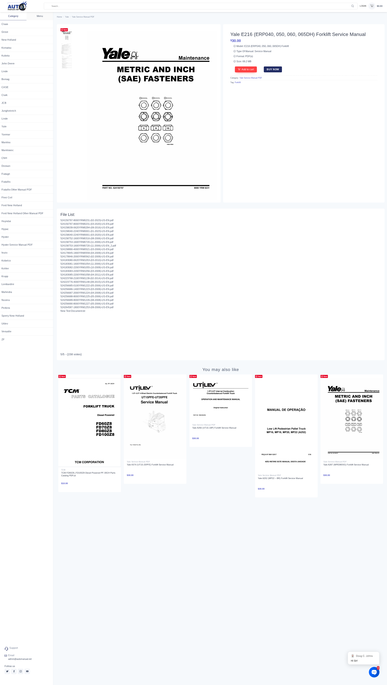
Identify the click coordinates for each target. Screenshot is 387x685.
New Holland (9, 40)
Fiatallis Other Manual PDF (17, 189)
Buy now (273, 69)
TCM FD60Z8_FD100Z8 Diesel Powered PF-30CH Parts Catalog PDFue (88, 474)
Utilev (5, 323)
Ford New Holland (12, 205)
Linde (5, 71)
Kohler (5, 268)
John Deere (8, 63)
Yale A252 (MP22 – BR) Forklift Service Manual (280, 478)
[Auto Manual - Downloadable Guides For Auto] (22, 6)
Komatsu (6, 48)
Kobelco (6, 260)
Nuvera (6, 300)
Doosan (6, 166)
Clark (5, 95)
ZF (3, 339)
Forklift (238, 82)
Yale (4, 126)
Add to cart (248, 69)
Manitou (6, 142)
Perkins (6, 308)
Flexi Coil (7, 197)
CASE (5, 87)
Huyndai (6, 221)
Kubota (6, 55)
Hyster (5, 237)
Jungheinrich (9, 111)
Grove (5, 32)
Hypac (5, 229)
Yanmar (6, 134)
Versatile (6, 331)
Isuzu (5, 252)
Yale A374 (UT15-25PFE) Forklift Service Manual (150, 464)
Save (65, 30)
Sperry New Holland (13, 315)
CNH (4, 158)
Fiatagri (6, 174)
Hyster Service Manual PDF (17, 244)
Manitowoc (8, 150)
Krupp (5, 276)
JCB (4, 103)
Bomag (6, 79)
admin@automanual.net (20, 659)
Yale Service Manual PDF (83, 17)
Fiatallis (6, 182)
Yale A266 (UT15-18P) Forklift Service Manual (214, 428)
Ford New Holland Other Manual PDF (23, 213)
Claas (5, 24)
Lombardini (8, 284)
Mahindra (7, 292)
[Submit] (352, 6)
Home (59, 17)
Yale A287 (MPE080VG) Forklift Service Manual (346, 464)
